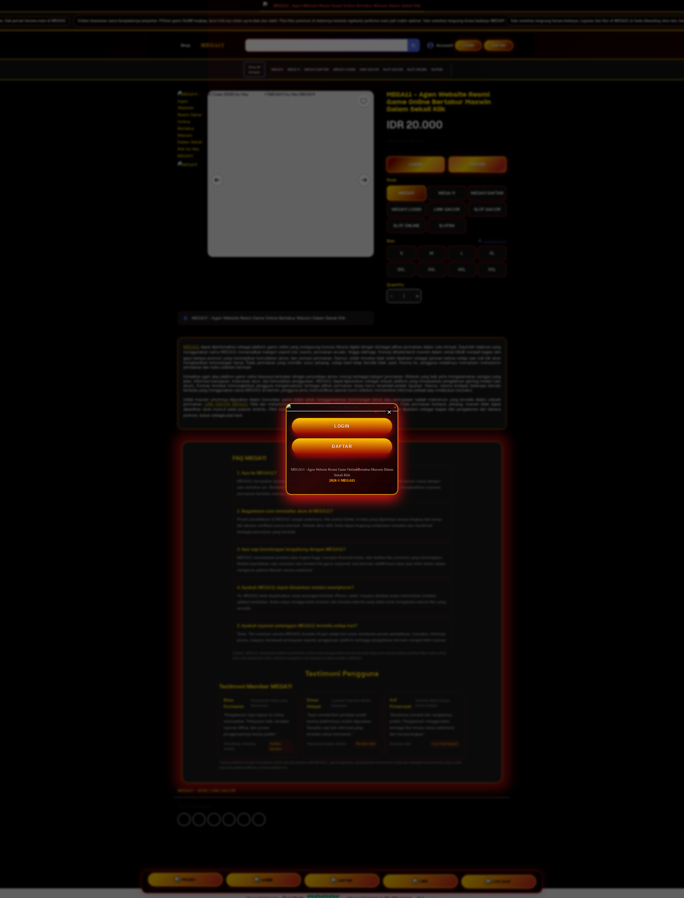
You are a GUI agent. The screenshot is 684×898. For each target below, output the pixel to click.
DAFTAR (342, 446)
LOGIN (342, 426)
